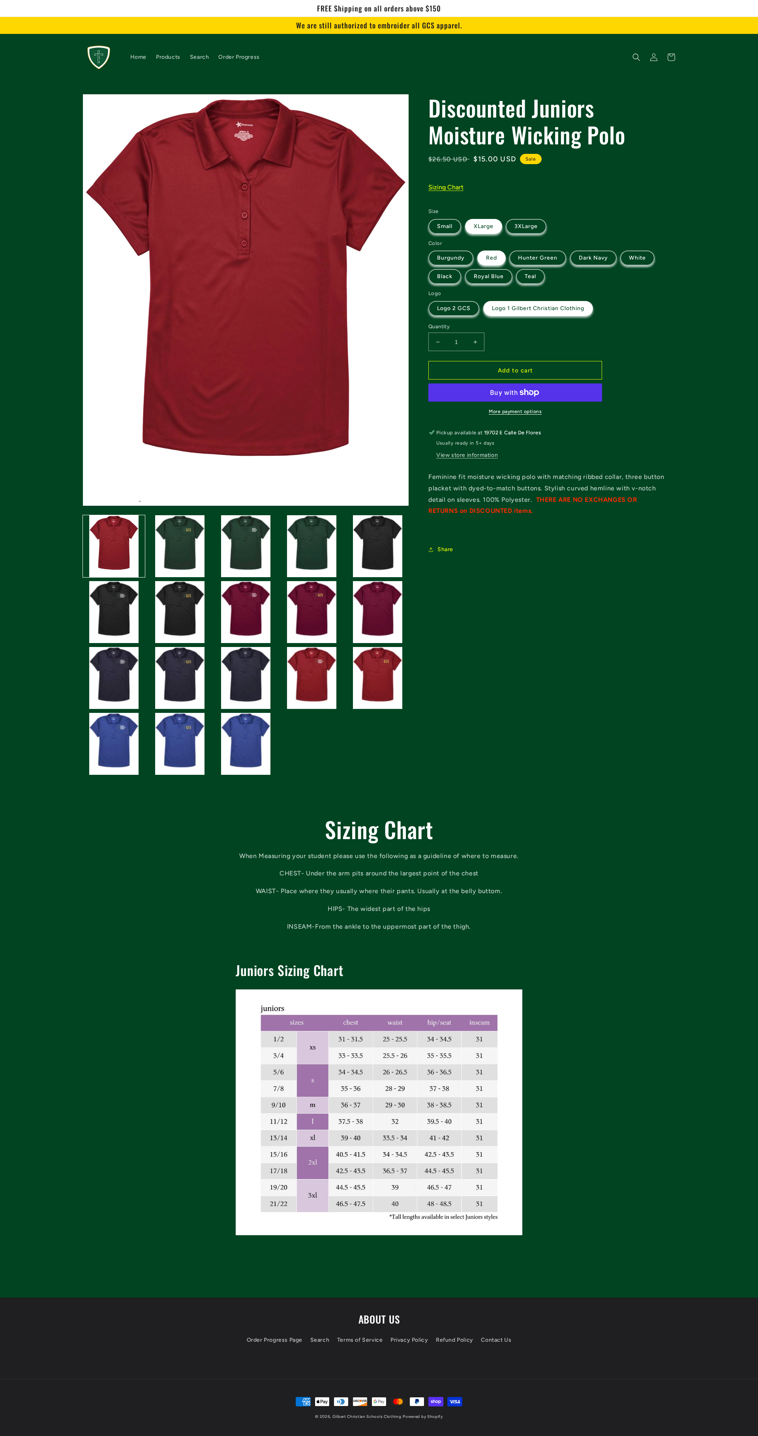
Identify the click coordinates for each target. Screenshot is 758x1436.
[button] (636, 57)
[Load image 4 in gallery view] (312, 546)
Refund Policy (454, 1340)
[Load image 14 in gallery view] (312, 678)
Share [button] (445, 549)
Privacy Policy (409, 1340)
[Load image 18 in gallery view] (246, 744)
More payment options (515, 411)
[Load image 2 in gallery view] (180, 546)
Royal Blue (489, 276)
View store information (467, 455)
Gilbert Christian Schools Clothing (367, 1416)
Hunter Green (537, 257)
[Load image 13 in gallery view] (246, 678)
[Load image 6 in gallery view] (114, 612)
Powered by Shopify (423, 1416)
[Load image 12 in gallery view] (180, 678)
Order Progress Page (274, 1340)
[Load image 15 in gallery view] (378, 678)
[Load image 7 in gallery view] (180, 612)
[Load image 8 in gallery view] (246, 612)
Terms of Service (360, 1340)
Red (491, 257)
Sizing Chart (445, 187)
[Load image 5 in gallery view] (378, 546)
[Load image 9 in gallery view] (312, 612)
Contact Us (496, 1340)
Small (444, 226)
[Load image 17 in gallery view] (180, 744)
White (637, 257)
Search (320, 1340)
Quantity (439, 326)
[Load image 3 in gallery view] (246, 546)
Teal (530, 276)
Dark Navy (593, 257)
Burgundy (451, 257)
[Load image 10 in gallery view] (378, 612)
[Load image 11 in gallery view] (114, 678)
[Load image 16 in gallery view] (114, 744)
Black (444, 276)
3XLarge (526, 226)
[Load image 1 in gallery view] (114, 546)
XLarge (483, 226)
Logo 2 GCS (454, 308)
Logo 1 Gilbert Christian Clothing (538, 308)
